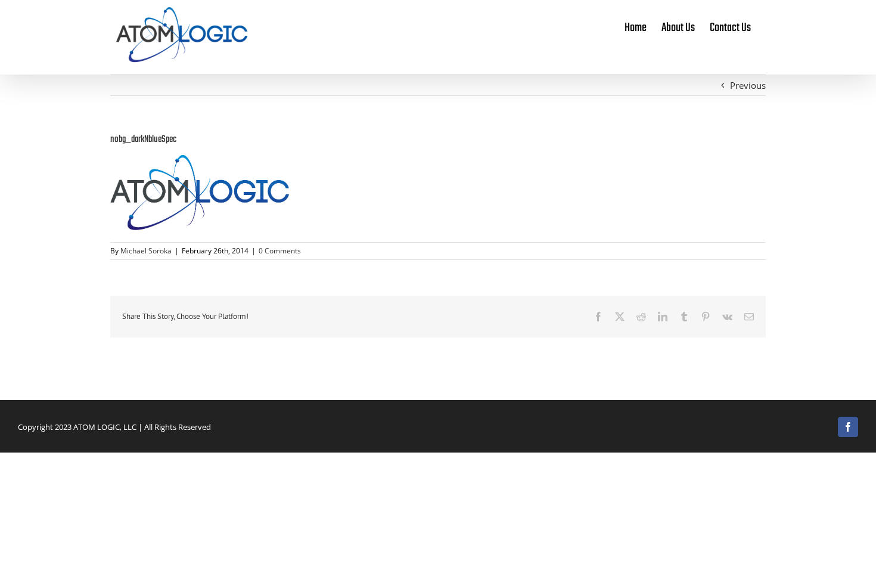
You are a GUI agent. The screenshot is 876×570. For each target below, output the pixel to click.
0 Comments (280, 251)
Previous (748, 85)
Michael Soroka (146, 251)
